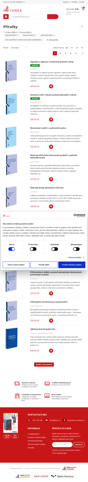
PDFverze (15, 436)
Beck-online (56, 394)
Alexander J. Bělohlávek (37, 333)
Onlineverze (7, 436)
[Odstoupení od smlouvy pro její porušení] (16, 311)
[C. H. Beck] (17, 9)
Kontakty (31, 448)
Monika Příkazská (35, 102)
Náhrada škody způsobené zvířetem (47, 188)
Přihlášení (74, 2)
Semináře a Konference (31, 394)
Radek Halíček (34, 162)
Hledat (52, 16)
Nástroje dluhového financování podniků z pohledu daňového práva (53, 156)
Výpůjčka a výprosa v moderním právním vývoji (52, 62)
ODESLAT (79, 444)
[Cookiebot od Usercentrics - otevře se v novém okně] (75, 215)
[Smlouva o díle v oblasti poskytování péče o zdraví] (16, 104)
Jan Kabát (33, 69)
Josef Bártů (33, 192)
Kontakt (81, 2)
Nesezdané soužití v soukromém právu (48, 128)
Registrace (66, 2)
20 (72, 48)
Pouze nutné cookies (16, 265)
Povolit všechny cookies (72, 265)
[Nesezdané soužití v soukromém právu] (16, 137)
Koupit (51, 86)
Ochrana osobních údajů (37, 437)
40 (82, 48)
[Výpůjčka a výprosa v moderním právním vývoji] (16, 71)
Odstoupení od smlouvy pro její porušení (48, 302)
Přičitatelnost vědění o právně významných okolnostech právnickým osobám (56, 273)
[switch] (33, 249)
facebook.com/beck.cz (76, 420)
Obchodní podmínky (35, 441)
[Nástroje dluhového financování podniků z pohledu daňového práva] (16, 164)
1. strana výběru (25, 32)
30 (77, 48)
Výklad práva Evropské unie (42, 329)
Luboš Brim (34, 279)
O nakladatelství (33, 434)
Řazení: (6, 48)
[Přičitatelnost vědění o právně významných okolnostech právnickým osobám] (16, 281)
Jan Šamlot (49, 333)
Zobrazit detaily (74, 257)
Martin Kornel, (34, 132)
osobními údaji (61, 453)
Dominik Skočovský (36, 306)
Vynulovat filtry (53, 40)
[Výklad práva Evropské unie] (16, 338)
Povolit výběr (44, 265)
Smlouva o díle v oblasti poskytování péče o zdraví (53, 95)
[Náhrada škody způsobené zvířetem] (16, 197)
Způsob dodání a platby (36, 444)
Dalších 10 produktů (44, 364)
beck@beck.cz (54, 420)
